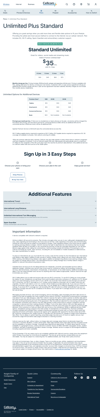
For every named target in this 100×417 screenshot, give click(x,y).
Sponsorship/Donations (58, 389)
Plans (41, 13)
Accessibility (40, 409)
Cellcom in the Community (59, 377)
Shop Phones (17, 175)
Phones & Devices (23, 13)
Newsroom (54, 381)
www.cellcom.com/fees (62, 349)
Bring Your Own (17, 179)
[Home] (50, 4)
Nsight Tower (8, 384)
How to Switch (91, 13)
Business (31, 4)
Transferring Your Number (35, 389)
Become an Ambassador (58, 397)
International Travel (33, 397)
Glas (5, 387)
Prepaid (55, 13)
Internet (18, 4)
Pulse (52, 385)
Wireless (6, 4)
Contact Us (50, 409)
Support (29, 377)
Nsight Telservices (9, 380)
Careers (53, 393)
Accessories (72, 13)
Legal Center (23, 409)
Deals (5, 13)
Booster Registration (33, 393)
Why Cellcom (31, 381)
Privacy (31, 409)
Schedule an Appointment (35, 385)
